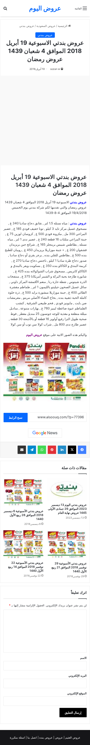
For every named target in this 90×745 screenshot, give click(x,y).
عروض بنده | (45, 737)
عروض (59, 737)
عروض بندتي (26, 26)
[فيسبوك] (82, 450)
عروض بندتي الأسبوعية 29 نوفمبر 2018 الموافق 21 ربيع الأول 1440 (69, 567)
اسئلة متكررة (18, 737)
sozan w (55, 68)
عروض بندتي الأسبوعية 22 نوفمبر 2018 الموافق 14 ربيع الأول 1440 (25, 566)
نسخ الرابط (15, 417)
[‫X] (72, 450)
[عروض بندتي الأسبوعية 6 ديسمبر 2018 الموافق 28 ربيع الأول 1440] (23, 492)
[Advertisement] (45, 120)
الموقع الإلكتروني (77, 693)
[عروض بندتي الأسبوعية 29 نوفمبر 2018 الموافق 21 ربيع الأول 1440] (67, 544)
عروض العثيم (72, 737)
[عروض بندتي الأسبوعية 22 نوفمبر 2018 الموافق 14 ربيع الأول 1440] (23, 544)
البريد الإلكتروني (77, 675)
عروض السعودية (45, 26)
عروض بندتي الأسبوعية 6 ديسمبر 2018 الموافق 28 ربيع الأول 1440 (23, 515)
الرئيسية (63, 26)
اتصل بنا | (32, 737)
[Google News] (45, 433)
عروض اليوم (34, 335)
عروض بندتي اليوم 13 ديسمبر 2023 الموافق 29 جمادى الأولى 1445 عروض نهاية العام (67, 508)
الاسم (83, 658)
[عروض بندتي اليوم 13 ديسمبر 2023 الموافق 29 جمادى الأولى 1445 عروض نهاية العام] (67, 489)
